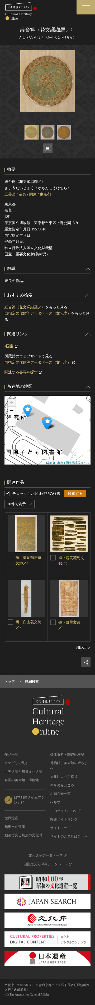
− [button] (11, 410)
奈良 (22, 194)
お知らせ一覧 (60, 794)
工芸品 (10, 194)
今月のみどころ (62, 785)
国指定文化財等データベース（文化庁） (37, 313)
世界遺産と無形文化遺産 (23, 772)
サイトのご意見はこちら (69, 836)
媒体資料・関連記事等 (67, 754)
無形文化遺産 (14, 827)
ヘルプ (55, 802)
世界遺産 (11, 818)
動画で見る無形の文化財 (23, 835)
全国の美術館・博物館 (21, 780)
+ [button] (11, 402)
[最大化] (12, 422)
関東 (33, 194)
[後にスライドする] (83, 647)
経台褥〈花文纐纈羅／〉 (24, 307)
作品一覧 (11, 754)
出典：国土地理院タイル (73, 462)
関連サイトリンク (64, 819)
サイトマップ (60, 828)
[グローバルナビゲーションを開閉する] (86, 7)
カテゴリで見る (16, 763)
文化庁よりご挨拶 (64, 777)
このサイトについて (65, 811)
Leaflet (50, 462)
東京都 (45, 194)
